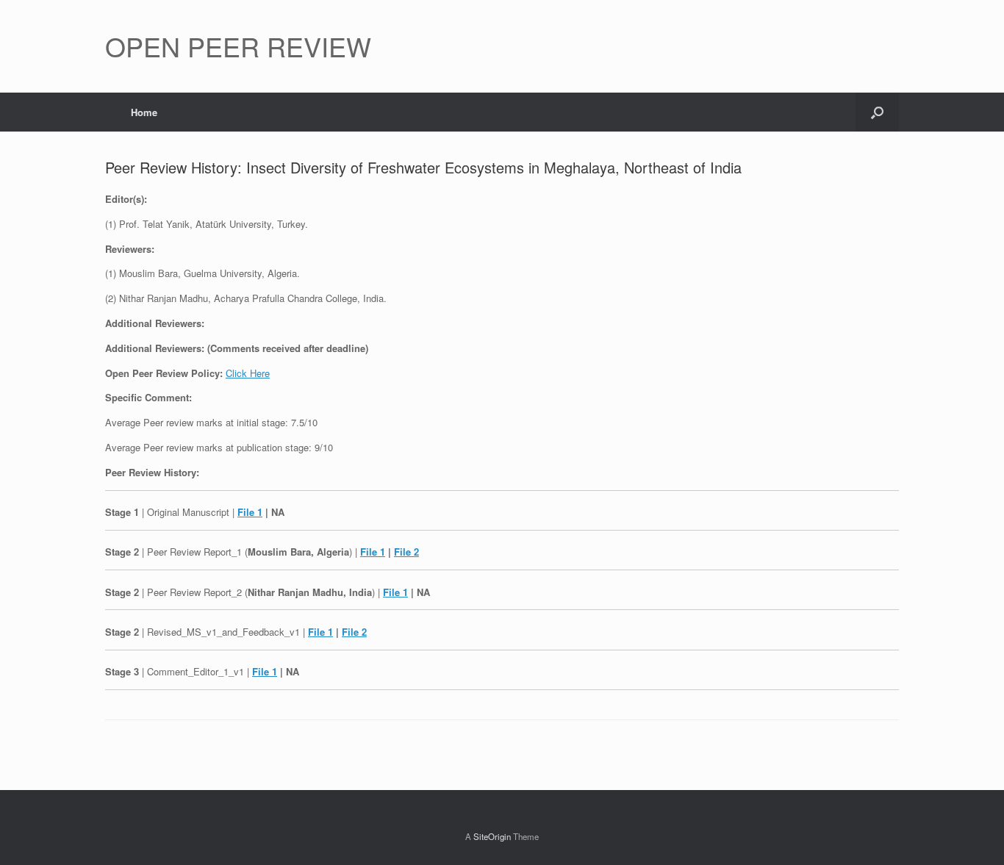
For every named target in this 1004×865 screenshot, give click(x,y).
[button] (877, 112)
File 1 (249, 512)
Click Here (248, 373)
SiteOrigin (492, 836)
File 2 (406, 552)
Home (144, 112)
